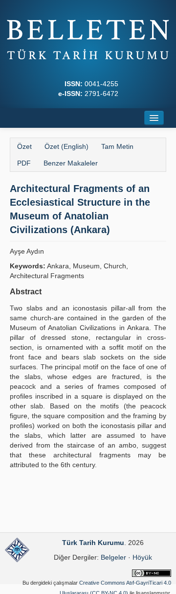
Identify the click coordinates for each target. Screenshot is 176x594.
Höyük (142, 557)
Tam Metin (117, 146)
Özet (24, 146)
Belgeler (113, 557)
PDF (24, 163)
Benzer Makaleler (71, 163)
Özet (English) (66, 146)
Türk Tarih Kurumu (93, 542)
